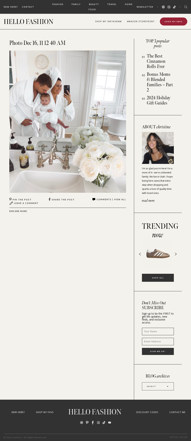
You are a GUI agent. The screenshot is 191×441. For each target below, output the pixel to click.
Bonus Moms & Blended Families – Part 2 (160, 82)
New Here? (11, 7)
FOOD (92, 9)
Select (151, 386)
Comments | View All (111, 199)
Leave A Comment (26, 203)
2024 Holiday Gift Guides (158, 100)
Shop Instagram (108, 21)
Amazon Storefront (141, 21)
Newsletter (145, 7)
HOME (129, 4)
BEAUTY (94, 4)
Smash (183, 437)
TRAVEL (112, 4)
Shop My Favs (173, 21)
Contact (28, 7)
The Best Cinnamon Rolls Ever (156, 61)
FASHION (57, 4)
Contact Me (177, 412)
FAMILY (76, 4)
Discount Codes (147, 412)
